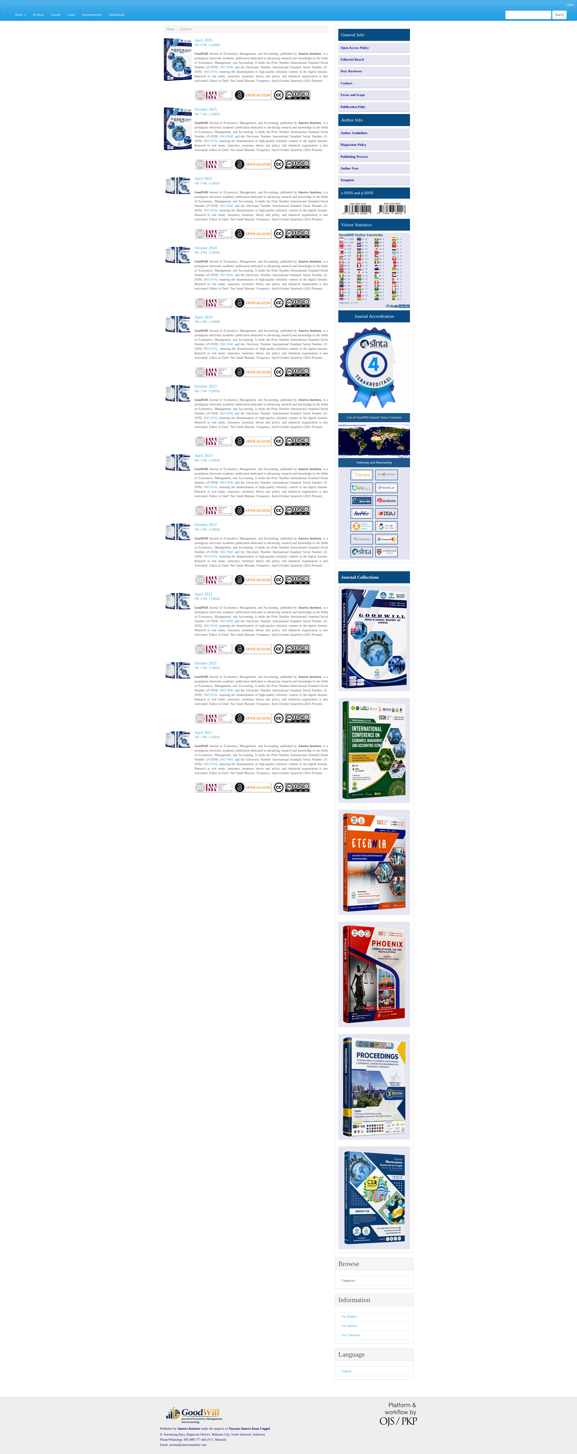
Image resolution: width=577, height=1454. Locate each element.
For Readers (349, 1316)
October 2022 (206, 524)
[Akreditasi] (374, 368)
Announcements (92, 14)
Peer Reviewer (351, 71)
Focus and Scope (353, 95)
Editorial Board (352, 59)
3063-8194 (210, 71)
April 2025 (203, 178)
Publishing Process (354, 156)
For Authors (349, 1326)
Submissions (116, 14)
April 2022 (203, 594)
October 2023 (206, 386)
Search (559, 14)
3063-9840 (226, 67)
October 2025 (206, 109)
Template (347, 180)
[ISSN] (214, 233)
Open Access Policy (355, 48)
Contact (346, 83)
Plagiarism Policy (353, 144)
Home (170, 29)
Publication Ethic (353, 107)
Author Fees (350, 168)
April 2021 (203, 732)
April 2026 (203, 40)
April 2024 (203, 317)
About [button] (19, 14)
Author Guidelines (354, 133)
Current (55, 14)
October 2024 (206, 248)
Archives (38, 14)
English (346, 1371)
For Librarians (351, 1335)
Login (569, 4)
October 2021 (206, 663)
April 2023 (203, 455)
